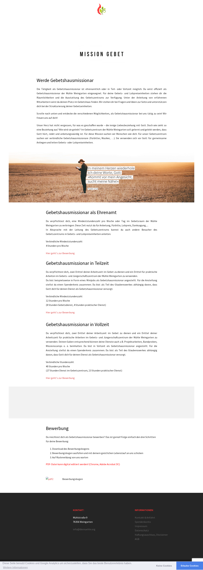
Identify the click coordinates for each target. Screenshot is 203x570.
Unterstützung (140, 25)
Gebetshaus (63, 25)
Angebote (102, 25)
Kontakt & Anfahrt (160, 25)
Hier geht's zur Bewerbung (60, 253)
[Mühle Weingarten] (101, 12)
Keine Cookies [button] (164, 565)
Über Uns (48, 25)
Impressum (141, 526)
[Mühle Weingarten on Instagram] (25, 513)
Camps (114, 25)
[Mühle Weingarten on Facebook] (15, 513)
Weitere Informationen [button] (15, 567)
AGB (137, 539)
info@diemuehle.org (84, 529)
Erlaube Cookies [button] (190, 565)
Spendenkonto (143, 521)
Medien (125, 25)
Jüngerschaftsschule (83, 25)
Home (37, 25)
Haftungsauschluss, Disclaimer (151, 534)
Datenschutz (142, 530)
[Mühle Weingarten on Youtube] (35, 513)
